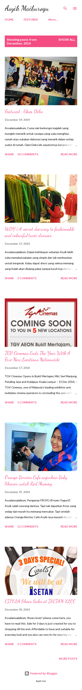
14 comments (27, 154)
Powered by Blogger (43, 673)
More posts (68, 658)
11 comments (27, 526)
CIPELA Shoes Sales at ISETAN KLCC (40, 601)
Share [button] (9, 154)
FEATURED (31, 19)
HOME (9, 19)
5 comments (26, 402)
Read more (69, 154)
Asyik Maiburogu (27, 8)
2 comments (26, 278)
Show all (67, 39)
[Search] (65, 7)
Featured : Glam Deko (24, 111)
